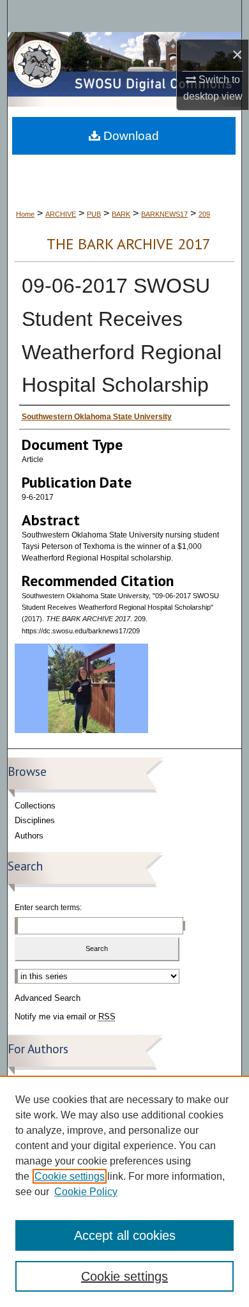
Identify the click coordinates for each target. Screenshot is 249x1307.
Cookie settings (69, 1176)
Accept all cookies (125, 1235)
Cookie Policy (85, 1191)
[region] (124, 1191)
